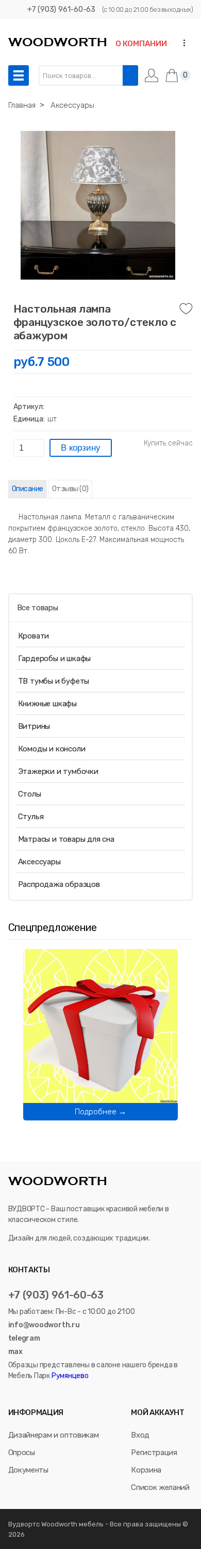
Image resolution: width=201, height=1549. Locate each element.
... (181, 43)
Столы (29, 794)
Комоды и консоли (52, 748)
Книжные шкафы (47, 703)
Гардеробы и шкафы (54, 658)
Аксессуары (39, 861)
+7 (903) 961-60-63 (61, 9)
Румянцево (69, 1375)
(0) (70, 489)
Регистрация (154, 1452)
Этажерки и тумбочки (58, 771)
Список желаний (160, 1487)
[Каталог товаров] (18, 75)
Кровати (33, 636)
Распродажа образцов (59, 884)
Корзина (146, 1470)
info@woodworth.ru (44, 1325)
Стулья (31, 816)
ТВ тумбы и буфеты (54, 681)
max (15, 1351)
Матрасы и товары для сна (66, 839)
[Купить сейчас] (168, 443)
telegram (24, 1338)
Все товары (37, 607)
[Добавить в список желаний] (186, 309)
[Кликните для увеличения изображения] (98, 205)
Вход (140, 1435)
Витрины (34, 726)
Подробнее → (100, 1111)
